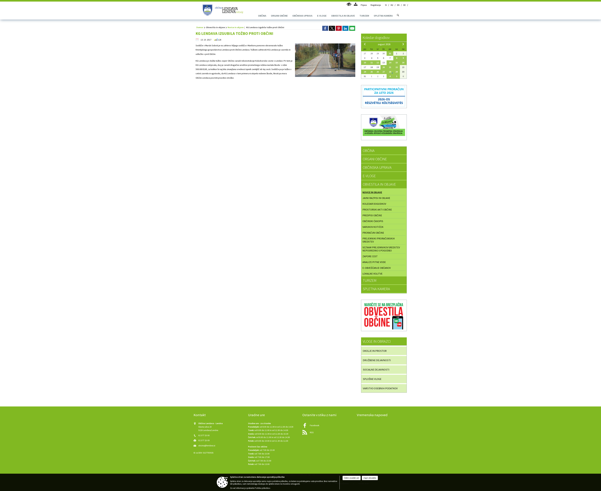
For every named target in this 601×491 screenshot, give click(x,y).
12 (378, 62)
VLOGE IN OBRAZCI (377, 341)
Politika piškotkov (262, 488)
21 (390, 67)
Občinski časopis (372, 221)
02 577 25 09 (204, 440)
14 (390, 62)
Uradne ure (256, 415)
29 (397, 71)
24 (365, 71)
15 (397, 62)
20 (384, 67)
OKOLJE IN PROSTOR (375, 351)
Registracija (376, 5)
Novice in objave (236, 27)
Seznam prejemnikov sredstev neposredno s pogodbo (381, 249)
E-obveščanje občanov (376, 267)
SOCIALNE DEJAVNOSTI (376, 369)
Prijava (364, 5)
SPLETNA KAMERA (376, 288)
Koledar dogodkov (376, 37)
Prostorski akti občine (377, 209)
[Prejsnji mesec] (365, 44)
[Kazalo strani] (355, 4)
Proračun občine (373, 232)
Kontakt (200, 415)
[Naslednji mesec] (403, 44)
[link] (325, 28)
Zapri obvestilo (369, 478)
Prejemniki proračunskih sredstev (378, 240)
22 (397, 67)
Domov (199, 27)
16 (403, 62)
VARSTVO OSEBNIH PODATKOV (380, 388)
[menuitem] (262, 16)
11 (371, 62)
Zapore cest (370, 256)
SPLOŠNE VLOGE (372, 379)
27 (384, 71)
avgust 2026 (384, 44)
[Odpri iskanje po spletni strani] (398, 15)
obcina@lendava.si (206, 445)
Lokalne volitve (372, 273)
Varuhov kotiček (372, 226)
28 (390, 71)
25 (371, 71)
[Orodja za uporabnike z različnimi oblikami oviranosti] (349, 4)
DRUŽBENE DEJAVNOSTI (377, 360)
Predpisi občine (372, 215)
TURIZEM (369, 280)
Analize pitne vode (374, 262)
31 (390, 53)
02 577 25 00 (204, 435)
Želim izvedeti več (351, 478)
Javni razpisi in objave (376, 198)
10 (365, 62)
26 (378, 71)
